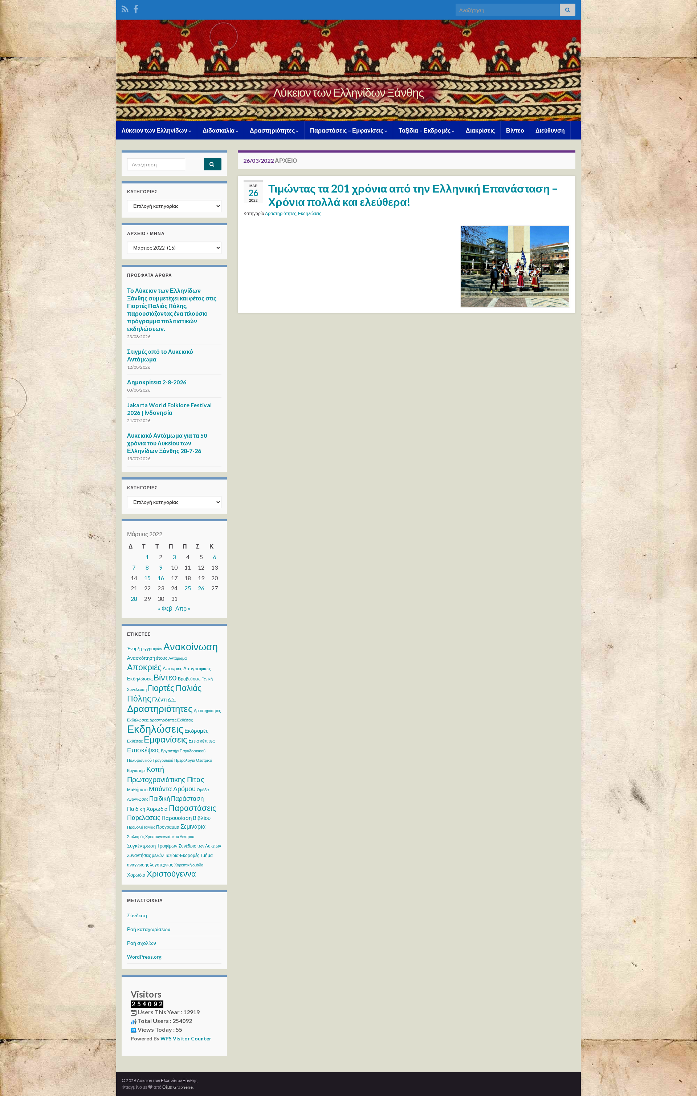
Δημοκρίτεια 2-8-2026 (156, 382)
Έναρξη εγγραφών (144, 648)
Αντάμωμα (177, 658)
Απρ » (183, 608)
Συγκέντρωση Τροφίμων (152, 846)
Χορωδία (136, 875)
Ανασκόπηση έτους (147, 658)
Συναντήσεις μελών (145, 855)
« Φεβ (165, 608)
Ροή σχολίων (141, 943)
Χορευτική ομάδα (188, 864)
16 (161, 577)
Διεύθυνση (550, 130)
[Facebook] (135, 8)
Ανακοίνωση (190, 646)
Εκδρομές (196, 730)
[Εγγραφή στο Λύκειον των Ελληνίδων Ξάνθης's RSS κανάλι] (125, 8)
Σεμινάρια (192, 826)
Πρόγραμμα (167, 827)
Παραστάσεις (192, 808)
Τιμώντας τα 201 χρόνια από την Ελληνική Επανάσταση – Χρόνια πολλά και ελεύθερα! (413, 195)
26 (201, 588)
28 (134, 598)
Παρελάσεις (143, 817)
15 (147, 577)
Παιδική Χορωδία (147, 808)
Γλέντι (159, 699)
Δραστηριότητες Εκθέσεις (171, 719)
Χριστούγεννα (171, 873)
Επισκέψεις (143, 750)
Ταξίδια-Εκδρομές (182, 855)
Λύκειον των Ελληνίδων (155, 130)
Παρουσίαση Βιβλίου (186, 817)
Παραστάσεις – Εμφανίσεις (347, 130)
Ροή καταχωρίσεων (148, 929)
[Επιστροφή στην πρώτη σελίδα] (348, 70)
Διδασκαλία (219, 130)
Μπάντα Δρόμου (172, 789)
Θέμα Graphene (177, 1087)
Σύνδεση (137, 915)
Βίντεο (515, 130)
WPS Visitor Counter (185, 1039)
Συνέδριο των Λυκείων (200, 846)
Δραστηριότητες (273, 130)
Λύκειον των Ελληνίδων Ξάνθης (348, 92)
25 (187, 588)
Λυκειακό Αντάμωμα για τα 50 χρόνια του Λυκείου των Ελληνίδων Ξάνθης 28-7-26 (167, 443)
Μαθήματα (137, 789)
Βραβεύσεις (189, 679)
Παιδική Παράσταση (176, 798)
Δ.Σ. (172, 700)
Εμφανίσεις (165, 739)
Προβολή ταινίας (141, 827)
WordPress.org (144, 957)
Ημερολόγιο (184, 760)
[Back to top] (681, 1080)
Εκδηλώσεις (309, 213)
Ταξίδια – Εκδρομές (425, 130)
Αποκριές (144, 667)
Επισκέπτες (201, 740)
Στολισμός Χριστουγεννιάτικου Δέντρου (160, 836)
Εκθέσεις (135, 741)
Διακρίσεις (480, 130)
